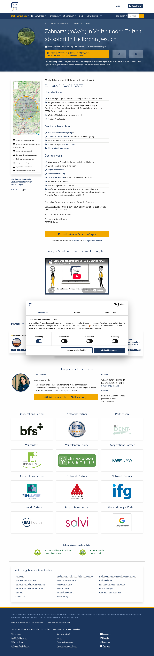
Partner (19, 592)
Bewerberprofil (80, 65)
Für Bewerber (37, 15)
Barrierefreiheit (63, 634)
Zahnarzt (76, 24)
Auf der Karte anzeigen (96, 46)
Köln (25, 190)
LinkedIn (105, 638)
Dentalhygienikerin (66, 592)
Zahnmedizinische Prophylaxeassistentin (75, 576)
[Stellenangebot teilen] (119, 54)
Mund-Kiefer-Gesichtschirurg (112, 584)
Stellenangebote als (92, 241)
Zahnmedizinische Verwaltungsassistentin (118, 576)
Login (118, 6)
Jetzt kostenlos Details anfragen (78, 234)
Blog (81, 15)
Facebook (106, 634)
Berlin (13, 190)
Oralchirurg (63, 596)
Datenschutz (17, 642)
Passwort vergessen (65, 642)
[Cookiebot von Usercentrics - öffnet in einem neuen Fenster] (115, 305)
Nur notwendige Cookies (76, 350)
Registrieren (136, 6)
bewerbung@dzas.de (110, 386)
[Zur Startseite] (45, 24)
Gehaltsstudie (93, 15)
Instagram (106, 642)
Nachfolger (20, 596)
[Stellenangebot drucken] (136, 54)
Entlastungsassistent (67, 580)
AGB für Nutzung (19, 638)
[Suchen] (141, 16)
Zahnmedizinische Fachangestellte (30, 584)
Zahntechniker (106, 580)
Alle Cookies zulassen (109, 350)
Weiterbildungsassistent (110, 592)
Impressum (17, 634)
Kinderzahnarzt (64, 588)
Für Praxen (53, 15)
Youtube (106, 646)
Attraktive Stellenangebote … (60, 24)
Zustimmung (43, 312)
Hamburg (19, 190)
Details (77, 312)
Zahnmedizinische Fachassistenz (30, 588)
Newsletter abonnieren (67, 646)
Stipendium (68, 15)
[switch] (64, 341)
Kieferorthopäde (65, 584)
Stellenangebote (19, 15)
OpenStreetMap (34, 134)
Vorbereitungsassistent (26, 580)
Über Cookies (110, 312)
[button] (16, 83)
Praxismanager (106, 588)
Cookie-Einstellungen (21, 646)
